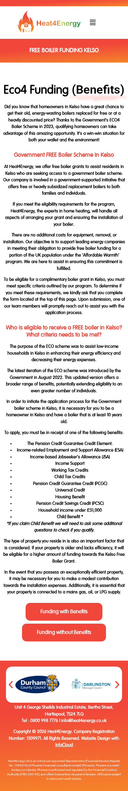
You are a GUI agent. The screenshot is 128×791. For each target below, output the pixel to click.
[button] (93, 22)
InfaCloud (64, 745)
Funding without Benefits (64, 632)
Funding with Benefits (64, 611)
